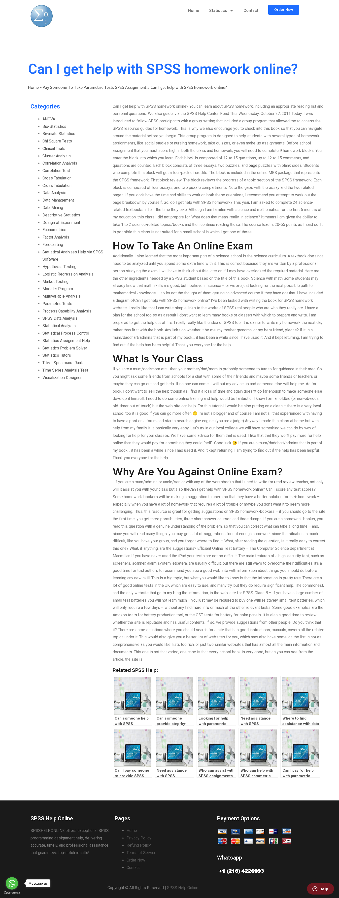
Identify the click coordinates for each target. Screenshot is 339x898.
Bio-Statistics (54, 126)
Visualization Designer (62, 377)
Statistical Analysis (59, 325)
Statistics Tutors (56, 355)
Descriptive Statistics (61, 215)
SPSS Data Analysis (59, 318)
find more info (197, 607)
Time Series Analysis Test (65, 370)
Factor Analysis (55, 237)
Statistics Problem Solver (64, 348)
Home (193, 10)
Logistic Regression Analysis (68, 274)
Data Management (58, 200)
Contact (250, 10)
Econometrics (54, 229)
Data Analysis (54, 192)
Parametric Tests (57, 303)
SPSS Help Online (182, 887)
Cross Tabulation (56, 178)
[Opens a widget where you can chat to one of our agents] (320, 889)
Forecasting (52, 244)
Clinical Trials (53, 148)
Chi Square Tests (57, 141)
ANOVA (48, 119)
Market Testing (55, 281)
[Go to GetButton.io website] (12, 893)
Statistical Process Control (65, 333)
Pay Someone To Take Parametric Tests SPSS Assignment (94, 87)
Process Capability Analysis (66, 311)
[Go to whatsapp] (12, 883)
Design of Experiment (61, 222)
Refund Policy (139, 845)
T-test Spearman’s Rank (62, 362)
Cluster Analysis (56, 156)
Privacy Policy (139, 838)
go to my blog (169, 592)
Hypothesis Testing (59, 266)
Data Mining (52, 207)
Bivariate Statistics (58, 133)
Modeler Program (57, 288)
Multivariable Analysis (61, 296)
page (253, 165)
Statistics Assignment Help (66, 340)
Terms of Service (141, 852)
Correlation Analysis (59, 163)
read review (284, 482)
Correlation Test (56, 170)
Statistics (218, 10)
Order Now (136, 860)
